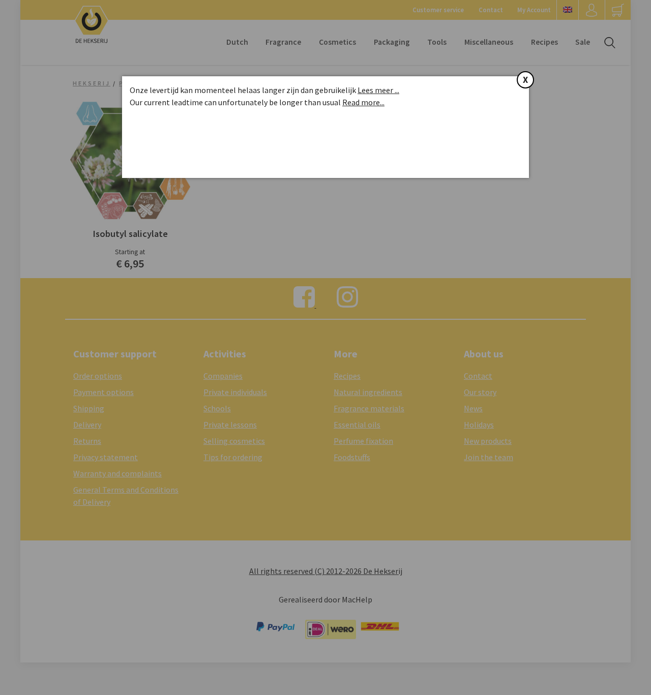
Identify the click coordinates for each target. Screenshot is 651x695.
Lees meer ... (378, 90)
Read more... (363, 102)
